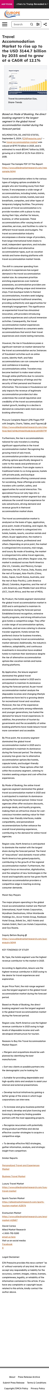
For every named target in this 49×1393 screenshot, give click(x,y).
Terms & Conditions (36, 1382)
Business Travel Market (13, 1176)
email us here (9, 1237)
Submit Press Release (13, 1382)
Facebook (7, 1244)
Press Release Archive (29, 1377)
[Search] (31, 24)
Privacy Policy (38, 1388)
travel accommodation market (22, 142)
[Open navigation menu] (4, 24)
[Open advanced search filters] (38, 24)
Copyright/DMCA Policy (16, 1388)
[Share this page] (45, 24)
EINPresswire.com (32, 138)
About (12, 1377)
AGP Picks (7, 4)
